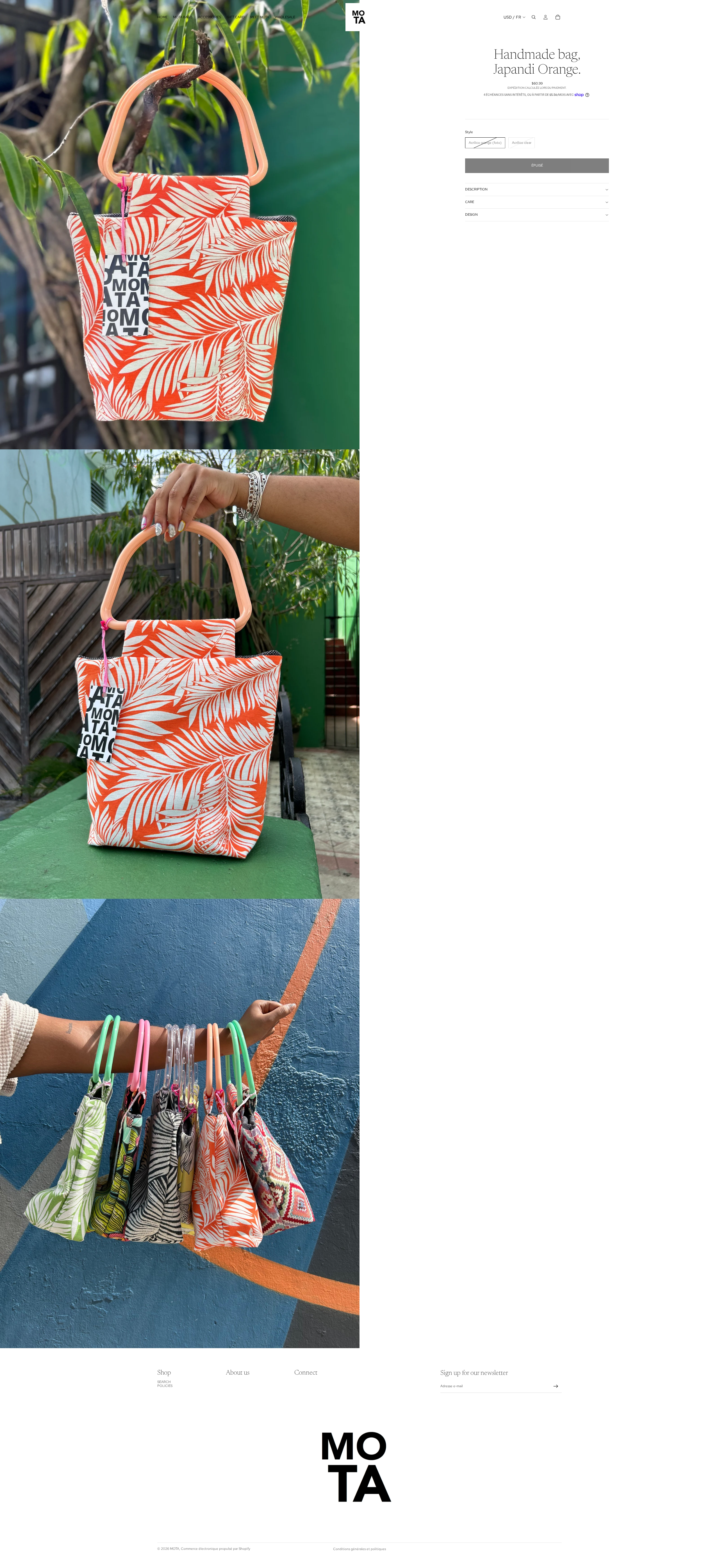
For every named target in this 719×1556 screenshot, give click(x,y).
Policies (164, 1386)
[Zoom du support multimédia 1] (180, 224)
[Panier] (558, 17)
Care (469, 202)
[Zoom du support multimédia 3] (180, 1123)
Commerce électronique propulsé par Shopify (215, 1548)
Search (164, 1382)
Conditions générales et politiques (359, 1549)
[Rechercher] (533, 17)
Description (476, 189)
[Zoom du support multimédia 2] (180, 674)
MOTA (174, 1548)
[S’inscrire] (556, 1386)
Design (471, 214)
